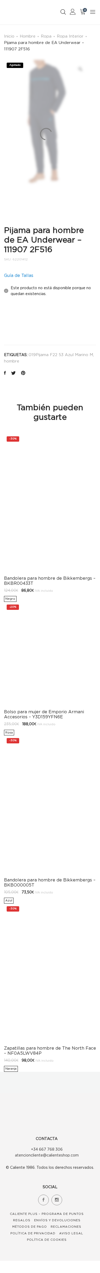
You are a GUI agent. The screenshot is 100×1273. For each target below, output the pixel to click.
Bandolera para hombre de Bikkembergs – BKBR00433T (49, 581)
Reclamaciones (66, 1226)
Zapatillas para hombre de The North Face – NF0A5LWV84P (50, 1051)
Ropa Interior (70, 36)
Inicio (9, 36)
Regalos (21, 1220)
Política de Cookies (47, 1239)
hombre (11, 361)
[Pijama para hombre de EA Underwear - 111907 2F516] (5, 373)
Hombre (27, 36)
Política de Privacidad (32, 1233)
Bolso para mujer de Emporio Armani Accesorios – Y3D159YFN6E (44, 714)
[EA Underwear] (17, 323)
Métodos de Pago (29, 1226)
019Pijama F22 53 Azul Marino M (61, 354)
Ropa (46, 36)
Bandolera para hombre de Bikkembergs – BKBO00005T (49, 882)
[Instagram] (56, 1200)
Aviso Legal (71, 1233)
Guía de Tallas (18, 275)
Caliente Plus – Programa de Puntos (47, 1213)
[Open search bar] (63, 11)
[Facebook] (43, 1200)
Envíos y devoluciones (57, 1220)
